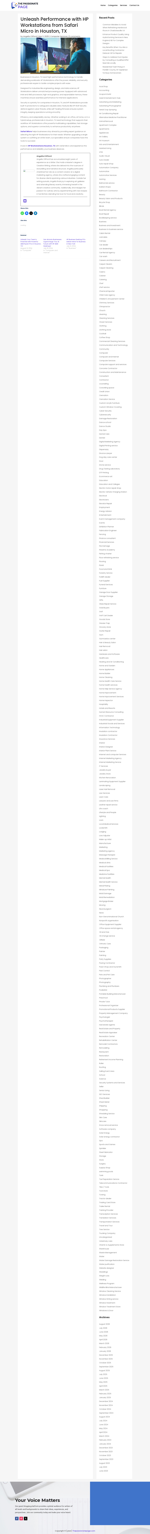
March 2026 (104, 1343)
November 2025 (106, 1359)
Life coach (103, 808)
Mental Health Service (108, 882)
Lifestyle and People (107, 812)
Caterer (102, 275)
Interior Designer (106, 747)
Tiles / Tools (104, 1187)
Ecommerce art (105, 476)
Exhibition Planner (106, 526)
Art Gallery (103, 136)
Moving (102, 905)
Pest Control (104, 970)
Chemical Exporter (107, 291)
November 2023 (106, 1451)
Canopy (102, 241)
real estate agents (107, 1025)
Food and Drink (105, 569)
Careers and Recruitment (110, 260)
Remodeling (104, 1048)
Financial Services (106, 542)
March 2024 (104, 1436)
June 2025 (103, 1378)
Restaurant (104, 1052)
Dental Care (104, 434)
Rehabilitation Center (108, 1040)
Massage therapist (107, 855)
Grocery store (105, 627)
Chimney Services (106, 302)
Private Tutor (104, 1001)
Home (103, 5)
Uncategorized (105, 1237)
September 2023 (106, 1459)
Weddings (103, 1272)
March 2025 (104, 1390)
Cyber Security (105, 411)
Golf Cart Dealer (106, 615)
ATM (101, 152)
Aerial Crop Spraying (108, 109)
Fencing (102, 534)
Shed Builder (104, 1098)
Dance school (105, 422)
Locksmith (103, 828)
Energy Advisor (105, 511)
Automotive (104, 171)
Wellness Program (106, 1283)
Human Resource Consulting (111, 712)
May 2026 (103, 1335)
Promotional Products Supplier (112, 1009)
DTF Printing (104, 472)
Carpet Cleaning (106, 268)
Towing (102, 1194)
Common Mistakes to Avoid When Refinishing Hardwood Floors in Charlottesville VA (115, 27)
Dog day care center (108, 457)
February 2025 (105, 1393)
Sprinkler (102, 1148)
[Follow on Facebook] (17, 1518)
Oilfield (102, 940)
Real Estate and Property (109, 1028)
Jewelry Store (105, 774)
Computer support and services (113, 364)
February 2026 (105, 1347)
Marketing (103, 847)
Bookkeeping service (108, 218)
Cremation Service (107, 399)
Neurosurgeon (105, 909)
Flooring (102, 561)
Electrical (103, 495)
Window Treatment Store (109, 1306)
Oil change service (107, 936)
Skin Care (103, 1117)
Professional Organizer (108, 1005)
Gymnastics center (107, 638)
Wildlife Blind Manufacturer (110, 1287)
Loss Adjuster (104, 835)
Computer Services (58, 36)
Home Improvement (107, 692)
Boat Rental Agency (107, 210)
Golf (101, 611)
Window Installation (107, 1295)
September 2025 (106, 1366)
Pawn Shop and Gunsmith (110, 967)
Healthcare (104, 658)
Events (102, 523)
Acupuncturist (105, 94)
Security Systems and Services (112, 1082)
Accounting (104, 90)
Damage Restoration (108, 418)
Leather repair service (108, 804)
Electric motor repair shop (110, 488)
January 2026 (105, 1351)
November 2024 (106, 1405)
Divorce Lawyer (105, 453)
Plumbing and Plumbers (109, 986)
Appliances (104, 133)
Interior (102, 743)
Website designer (106, 1268)
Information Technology (109, 727)
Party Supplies (105, 959)
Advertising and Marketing (110, 102)
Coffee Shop (104, 337)
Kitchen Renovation (107, 777)
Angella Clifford (30, 36)
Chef (101, 283)
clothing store (105, 330)
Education (103, 480)
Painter (102, 951)
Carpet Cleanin (105, 264)
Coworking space (106, 387)
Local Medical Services (108, 824)
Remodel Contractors (108, 1044)
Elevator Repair (105, 503)
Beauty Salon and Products (111, 198)
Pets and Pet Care (107, 974)
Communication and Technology (113, 345)
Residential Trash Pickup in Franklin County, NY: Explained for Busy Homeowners (115, 70)
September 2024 (106, 1413)
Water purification (107, 1264)
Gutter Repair (104, 631)
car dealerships (105, 248)
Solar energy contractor (109, 1137)
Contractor (104, 380)
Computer (103, 353)
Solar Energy (104, 1133)
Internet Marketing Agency (110, 758)
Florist (101, 565)
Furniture (102, 588)
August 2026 (104, 1324)
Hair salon (103, 650)
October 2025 (105, 1362)
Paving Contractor (107, 963)
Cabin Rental (104, 233)
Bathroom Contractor (108, 190)
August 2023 (104, 1463)
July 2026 (103, 1328)
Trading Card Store (107, 1202)
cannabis (103, 237)
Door (101, 461)
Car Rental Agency (107, 252)
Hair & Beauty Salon (107, 642)
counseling (104, 383)
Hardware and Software (109, 654)
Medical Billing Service (108, 858)
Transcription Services (108, 1214)
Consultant (104, 376)
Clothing (102, 326)
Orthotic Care (105, 943)
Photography (105, 982)
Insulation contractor (108, 731)
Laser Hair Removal (107, 789)
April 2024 (103, 1432)
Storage (102, 1156)
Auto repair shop (106, 163)
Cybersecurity (105, 414)
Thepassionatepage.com (83, 1531)
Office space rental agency (111, 928)
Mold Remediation (107, 897)
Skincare (102, 1121)
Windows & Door (106, 1310)
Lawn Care (103, 797)
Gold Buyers (104, 607)
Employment (104, 507)
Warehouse (104, 1248)
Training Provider (106, 1210)
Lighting (102, 816)
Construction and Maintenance (112, 372)
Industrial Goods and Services (112, 723)
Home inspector (106, 700)
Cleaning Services (106, 318)
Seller (101, 1086)
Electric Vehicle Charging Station (113, 492)
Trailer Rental (104, 1206)
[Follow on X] (25, 1518)
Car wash (103, 256)
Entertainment (105, 515)
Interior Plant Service (107, 750)
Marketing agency (107, 851)
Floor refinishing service (109, 557)
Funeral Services (106, 584)
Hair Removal (104, 646)
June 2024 (103, 1424)
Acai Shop (103, 86)
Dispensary (104, 449)
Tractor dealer (105, 1198)
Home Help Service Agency (110, 689)
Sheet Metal (104, 1102)
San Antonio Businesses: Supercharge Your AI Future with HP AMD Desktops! (52, 242)
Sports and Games (107, 1144)
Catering (103, 279)
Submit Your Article (129, 1519)
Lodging (102, 831)
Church (102, 310)
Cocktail (102, 333)
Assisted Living (105, 148)
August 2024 (104, 1417)
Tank (101, 1175)
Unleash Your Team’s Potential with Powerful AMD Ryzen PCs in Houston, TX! (31, 242)
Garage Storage (106, 596)
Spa (101, 1140)
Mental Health (105, 878)
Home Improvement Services (111, 696)
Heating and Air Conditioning (111, 662)
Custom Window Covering (110, 407)
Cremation (103, 395)
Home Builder (104, 673)
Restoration (104, 1055)
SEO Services (104, 1094)
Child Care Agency (107, 295)
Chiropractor (104, 306)
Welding (102, 1279)
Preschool (103, 998)
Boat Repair (104, 214)
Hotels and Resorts (107, 708)
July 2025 (103, 1374)
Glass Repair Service (107, 604)
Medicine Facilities (106, 874)
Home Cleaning (105, 677)
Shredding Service (107, 1113)
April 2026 (103, 1339)
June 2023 (103, 1471)
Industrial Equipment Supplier (111, 719)
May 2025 (103, 1382)
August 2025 (104, 1370)
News (101, 913)
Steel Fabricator (106, 1152)
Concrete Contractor (108, 368)
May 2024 (103, 1428)
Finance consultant (107, 538)
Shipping (103, 1106)
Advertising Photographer (110, 106)
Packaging (103, 947)
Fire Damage (104, 546)
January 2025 (105, 1397)
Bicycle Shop (104, 202)
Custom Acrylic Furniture (109, 403)
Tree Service (104, 1229)
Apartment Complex (107, 125)
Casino (102, 272)
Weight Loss (104, 1275)
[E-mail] (24, 201)
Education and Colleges (109, 484)
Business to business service (111, 229)
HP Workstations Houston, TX (41, 146)
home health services (108, 685)
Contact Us (134, 5)
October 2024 (105, 1409)
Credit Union (104, 391)
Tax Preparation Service (109, 1179)
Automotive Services (108, 175)
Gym (101, 635)
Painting (102, 955)
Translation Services (107, 1218)
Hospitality (103, 704)
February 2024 (105, 1440)
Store (101, 1160)
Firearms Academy (107, 550)
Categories (113, 5)
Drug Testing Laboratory (109, 468)
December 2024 (106, 1401)
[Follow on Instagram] (21, 1518)
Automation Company (108, 167)
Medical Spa (104, 870)
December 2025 (106, 1355)
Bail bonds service (107, 183)
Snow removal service (108, 1125)
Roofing (102, 1067)
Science (102, 1079)
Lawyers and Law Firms (108, 801)
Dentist (102, 438)
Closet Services (105, 322)
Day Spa (102, 430)
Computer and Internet (109, 357)
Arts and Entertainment (109, 144)
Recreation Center (107, 1036)
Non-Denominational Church (111, 916)
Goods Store (104, 619)
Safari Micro (26, 131)
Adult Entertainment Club (109, 98)
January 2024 (105, 1444)
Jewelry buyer (105, 770)
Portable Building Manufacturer (112, 994)
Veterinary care (105, 1241)
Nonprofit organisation (109, 920)
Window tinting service (108, 1299)
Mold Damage (105, 893)
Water (101, 1256)
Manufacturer (105, 843)
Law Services (104, 793)
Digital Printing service (108, 445)
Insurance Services (107, 739)
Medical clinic (105, 862)
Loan (101, 820)
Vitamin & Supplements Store (111, 1245)
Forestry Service (105, 573)
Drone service (105, 465)
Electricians (104, 499)
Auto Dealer (104, 160)
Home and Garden (107, 665)
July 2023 (103, 1467)
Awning (102, 179)
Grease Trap (104, 623)
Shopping (103, 1110)
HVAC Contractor (106, 716)
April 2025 (103, 1386)
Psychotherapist (106, 1021)
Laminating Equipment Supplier (112, 781)
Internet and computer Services (112, 754)
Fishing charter (105, 553)
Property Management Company (113, 1013)
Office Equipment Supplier (110, 924)
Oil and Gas (104, 932)
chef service (104, 287)
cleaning (103, 314)
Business (102, 221)
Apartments (104, 129)
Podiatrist (103, 990)
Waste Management (108, 1252)
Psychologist (104, 1017)
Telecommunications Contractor (113, 1183)
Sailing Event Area (106, 1071)
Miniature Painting (106, 889)
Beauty (102, 194)
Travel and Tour (106, 1225)
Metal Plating (104, 886)
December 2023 (106, 1447)
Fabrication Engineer (108, 530)
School (102, 1075)
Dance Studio (105, 426)
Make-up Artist (105, 839)
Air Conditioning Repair (108, 113)
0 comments (74, 36)
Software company (107, 1129)
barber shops (105, 187)
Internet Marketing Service (110, 762)
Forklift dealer (104, 577)
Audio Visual (104, 156)
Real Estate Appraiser (108, 1032)
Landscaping (104, 785)
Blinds (101, 206)
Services (123, 5)
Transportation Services (109, 1222)
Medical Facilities (106, 866)
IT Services (103, 766)
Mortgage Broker (106, 901)
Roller (101, 1063)
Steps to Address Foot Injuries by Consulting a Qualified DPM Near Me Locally (115, 60)
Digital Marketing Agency (109, 441)
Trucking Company (107, 1233)
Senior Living (104, 1090)
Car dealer (103, 245)
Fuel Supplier (104, 580)
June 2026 (103, 1332)
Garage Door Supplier (108, 592)
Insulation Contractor (108, 735)
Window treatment (107, 1303)
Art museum (104, 140)
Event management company (112, 519)
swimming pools (106, 1171)
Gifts (101, 600)
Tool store (103, 1191)
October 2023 (105, 1455)
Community (104, 349)
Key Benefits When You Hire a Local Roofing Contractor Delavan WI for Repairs (115, 50)
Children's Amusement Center (111, 299)
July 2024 (103, 1420)
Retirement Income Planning (111, 1059)
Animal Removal (106, 121)
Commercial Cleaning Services (112, 341)
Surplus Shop (104, 1167)
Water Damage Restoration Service (114, 1260)
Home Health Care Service (110, 681)
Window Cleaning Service (110, 1291)
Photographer (105, 978)
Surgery (102, 1163)
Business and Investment (109, 225)
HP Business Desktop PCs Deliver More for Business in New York (76, 241)
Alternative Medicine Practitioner (113, 117)
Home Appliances (106, 669)
